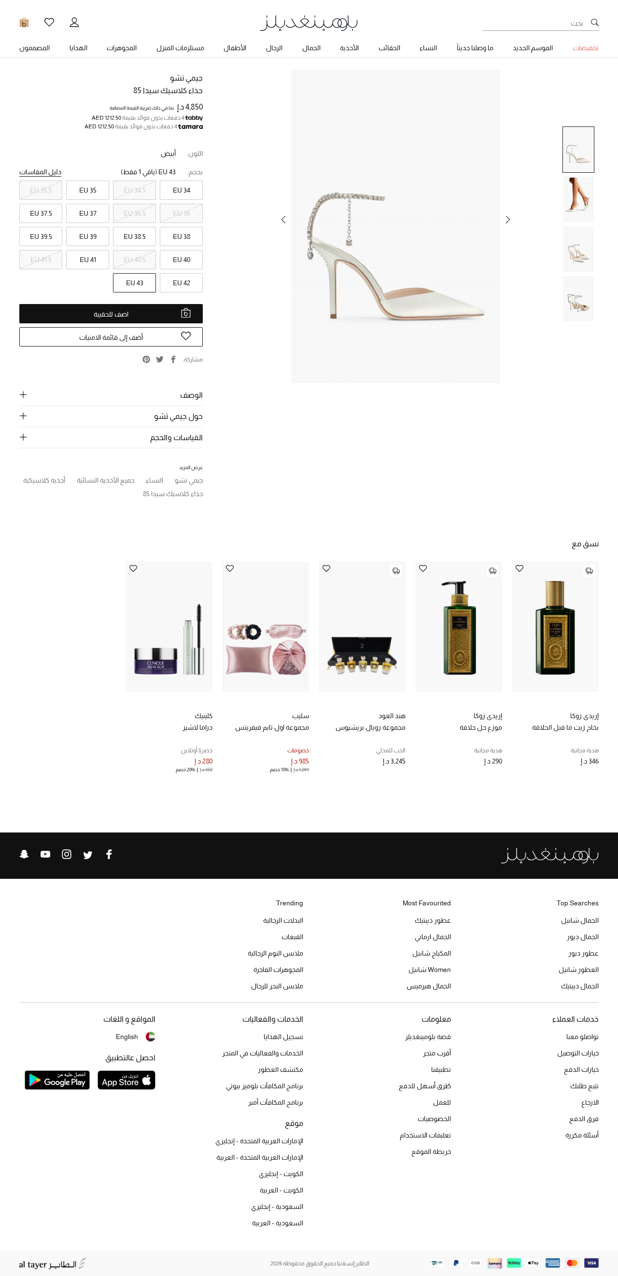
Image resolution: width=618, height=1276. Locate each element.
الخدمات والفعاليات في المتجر (262, 1053)
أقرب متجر (437, 1053)
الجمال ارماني (433, 937)
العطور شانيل (579, 969)
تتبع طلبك (584, 1086)
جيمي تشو (186, 78)
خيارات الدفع (581, 1069)
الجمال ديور (583, 937)
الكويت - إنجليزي (281, 1174)
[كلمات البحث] (595, 23)
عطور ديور (583, 953)
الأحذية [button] (349, 48)
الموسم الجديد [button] (533, 48)
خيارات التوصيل (578, 1053)
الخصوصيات (434, 1119)
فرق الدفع (584, 1119)
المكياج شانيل (431, 953)
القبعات (292, 937)
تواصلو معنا (582, 1036)
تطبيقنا (441, 1069)
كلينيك (203, 716)
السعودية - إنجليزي (277, 1206)
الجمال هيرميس (429, 986)
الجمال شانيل (580, 920)
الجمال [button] (311, 48)
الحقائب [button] (389, 48)
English (127, 1036)
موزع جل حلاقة (481, 727)
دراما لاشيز (197, 727)
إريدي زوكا (584, 716)
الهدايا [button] (78, 48)
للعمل (442, 1102)
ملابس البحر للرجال (277, 986)
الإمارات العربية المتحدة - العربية (259, 1157)
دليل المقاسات (40, 172)
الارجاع (590, 1102)
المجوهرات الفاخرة (278, 969)
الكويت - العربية (281, 1190)
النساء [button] (428, 48)
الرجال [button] (274, 48)
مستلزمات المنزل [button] (180, 48)
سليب (300, 716)
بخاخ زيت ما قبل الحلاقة (565, 727)
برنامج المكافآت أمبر (275, 1102)
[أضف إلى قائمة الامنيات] (519, 569)
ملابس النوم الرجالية (275, 953)
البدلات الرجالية (283, 920)
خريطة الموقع (431, 1151)
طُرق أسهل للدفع (425, 1086)
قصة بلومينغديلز (428, 1036)
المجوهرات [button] (122, 48)
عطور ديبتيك (433, 920)
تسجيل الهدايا (283, 1036)
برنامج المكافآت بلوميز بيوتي (264, 1086)
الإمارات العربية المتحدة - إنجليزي (259, 1141)
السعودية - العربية (277, 1223)
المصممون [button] (34, 48)
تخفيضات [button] (586, 48)
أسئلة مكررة (582, 1135)
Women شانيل (429, 969)
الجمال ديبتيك (580, 986)
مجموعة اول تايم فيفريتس (272, 727)
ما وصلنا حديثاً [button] (475, 48)
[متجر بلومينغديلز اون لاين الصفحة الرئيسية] (309, 22)
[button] (508, 219)
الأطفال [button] (235, 48)
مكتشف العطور (280, 1069)
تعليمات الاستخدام (425, 1135)
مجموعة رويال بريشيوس (371, 727)
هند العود (392, 716)
